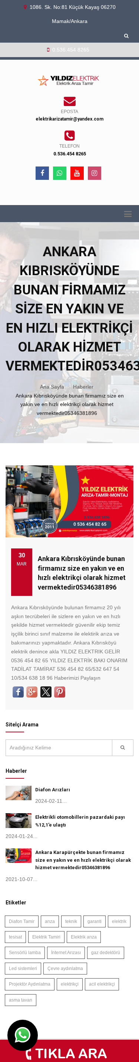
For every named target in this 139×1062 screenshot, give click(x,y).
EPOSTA (69, 111)
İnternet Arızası (66, 952)
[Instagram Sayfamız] (94, 173)
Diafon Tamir (21, 921)
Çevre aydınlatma (65, 968)
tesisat (15, 937)
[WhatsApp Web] (59, 173)
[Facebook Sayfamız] (42, 173)
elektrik (119, 921)
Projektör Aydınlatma (29, 984)
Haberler (83, 387)
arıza (50, 921)
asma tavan (20, 1000)
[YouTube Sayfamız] (77, 173)
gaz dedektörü (105, 952)
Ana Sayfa (52, 387)
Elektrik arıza (84, 937)
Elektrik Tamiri (46, 937)
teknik (71, 921)
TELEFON (69, 146)
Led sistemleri (23, 968)
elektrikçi (70, 984)
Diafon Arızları (52, 789)
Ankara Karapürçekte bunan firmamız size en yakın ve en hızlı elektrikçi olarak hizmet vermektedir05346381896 (83, 860)
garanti (94, 921)
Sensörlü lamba (25, 952)
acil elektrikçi (102, 984)
